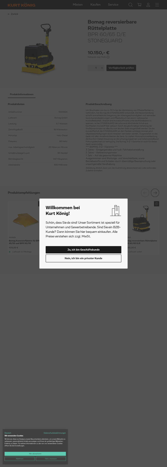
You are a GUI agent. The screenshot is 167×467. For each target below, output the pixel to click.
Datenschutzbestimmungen (55, 433)
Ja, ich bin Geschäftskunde (83, 249)
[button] (8, 433)
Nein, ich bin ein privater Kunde (83, 258)
